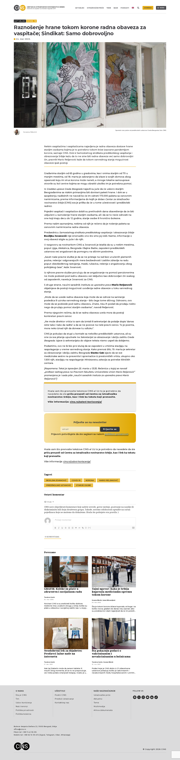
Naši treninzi (22, 706)
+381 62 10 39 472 (31, 735)
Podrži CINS (60, 695)
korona (90, 480)
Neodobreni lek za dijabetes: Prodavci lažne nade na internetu (63, 653)
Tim (17, 699)
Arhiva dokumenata (103, 710)
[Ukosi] (58, 527)
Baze (116, 8)
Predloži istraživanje (64, 699)
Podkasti (125, 8)
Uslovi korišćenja (24, 703)
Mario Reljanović (108, 480)
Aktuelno (79, 8)
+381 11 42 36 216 (29, 732)
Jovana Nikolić (30, 132)
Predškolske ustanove (58, 485)
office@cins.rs (20, 729)
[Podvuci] (62, 527)
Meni (162, 8)
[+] (89, 528)
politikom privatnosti (116, 434)
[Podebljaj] (55, 527)
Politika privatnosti (25, 710)
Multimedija (99, 706)
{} (86, 528)
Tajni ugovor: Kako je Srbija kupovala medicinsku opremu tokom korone (112, 591)
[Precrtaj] (65, 527)
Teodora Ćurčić (49, 597)
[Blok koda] (79, 527)
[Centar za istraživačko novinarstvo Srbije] (20, 8)
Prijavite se (110, 429)
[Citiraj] (76, 527)
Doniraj (148, 8)
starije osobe (83, 485)
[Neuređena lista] (72, 527)
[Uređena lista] (69, 527)
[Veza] (82, 527)
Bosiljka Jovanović (56, 480)
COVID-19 (31, 21)
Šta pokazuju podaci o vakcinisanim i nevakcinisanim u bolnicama (111, 653)
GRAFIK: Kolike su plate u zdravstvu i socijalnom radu (63, 590)
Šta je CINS (21, 695)
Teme (108, 8)
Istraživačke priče (95, 8)
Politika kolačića (23, 714)
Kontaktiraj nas (62, 703)
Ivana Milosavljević (109, 600)
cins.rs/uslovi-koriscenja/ (86, 402)
